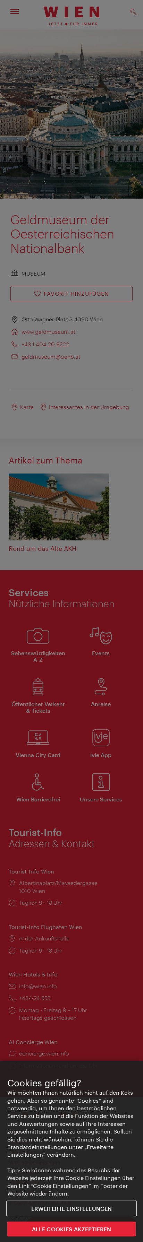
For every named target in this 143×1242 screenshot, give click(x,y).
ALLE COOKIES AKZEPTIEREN (71, 1229)
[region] (71, 1151)
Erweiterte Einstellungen (71, 1208)
